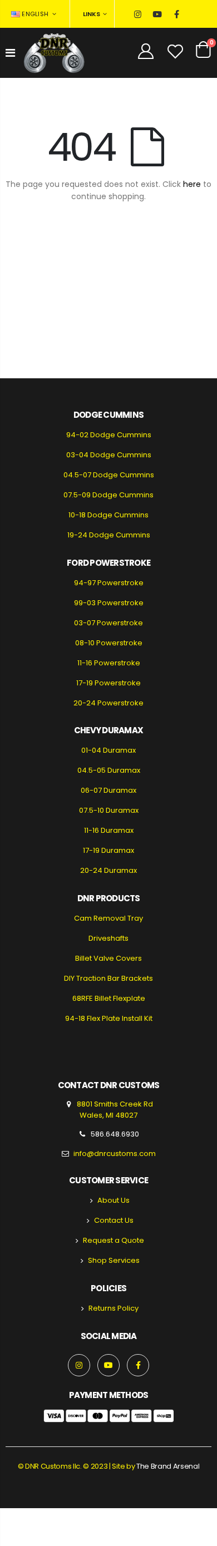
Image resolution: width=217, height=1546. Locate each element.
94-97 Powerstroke (109, 582)
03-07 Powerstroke (108, 623)
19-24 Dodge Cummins (108, 535)
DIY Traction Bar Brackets (108, 978)
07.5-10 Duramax (109, 810)
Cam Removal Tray (108, 918)
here (192, 184)
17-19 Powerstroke (108, 683)
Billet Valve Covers (108, 958)
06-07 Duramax (108, 790)
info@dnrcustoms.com (114, 1153)
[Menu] (10, 53)
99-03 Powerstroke (109, 602)
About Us (113, 1200)
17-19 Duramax (108, 850)
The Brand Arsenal (167, 1466)
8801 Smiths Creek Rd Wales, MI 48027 (114, 1109)
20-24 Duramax (108, 870)
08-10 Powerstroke (108, 643)
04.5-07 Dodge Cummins (108, 475)
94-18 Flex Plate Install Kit (108, 1018)
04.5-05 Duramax (108, 770)
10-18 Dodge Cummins (108, 515)
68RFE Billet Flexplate (108, 998)
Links (91, 13)
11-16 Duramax (109, 830)
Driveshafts (108, 938)
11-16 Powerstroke (108, 663)
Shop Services (114, 1260)
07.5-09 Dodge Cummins (108, 495)
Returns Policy (113, 1308)
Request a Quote (113, 1240)
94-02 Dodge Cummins (108, 434)
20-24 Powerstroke (108, 703)
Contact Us (114, 1220)
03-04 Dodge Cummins (108, 455)
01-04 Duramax (108, 750)
